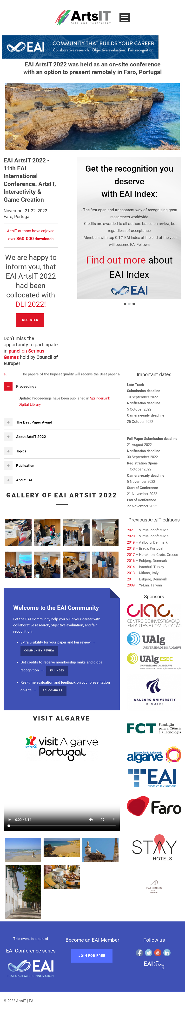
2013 (131, 573)
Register (30, 320)
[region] (123, 231)
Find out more (116, 260)
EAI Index (57, 670)
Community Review (39, 650)
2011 (131, 579)
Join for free (92, 956)
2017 (131, 555)
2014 (131, 567)
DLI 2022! (30, 304)
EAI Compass (53, 690)
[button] (125, 304)
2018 (131, 548)
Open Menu (124, 17)
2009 (131, 585)
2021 (131, 530)
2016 (131, 561)
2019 (131, 542)
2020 (131, 536)
